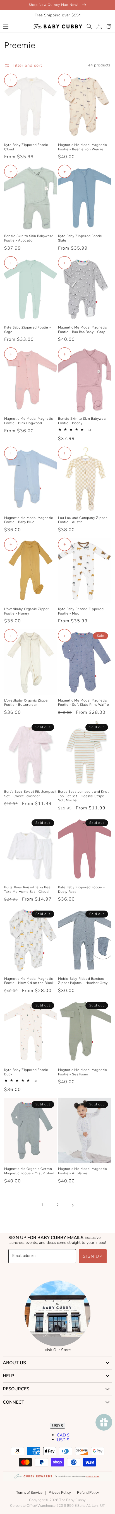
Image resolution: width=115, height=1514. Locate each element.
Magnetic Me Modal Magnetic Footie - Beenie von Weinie (82, 147)
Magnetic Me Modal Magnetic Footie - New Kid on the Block (29, 981)
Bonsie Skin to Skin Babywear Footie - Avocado (28, 238)
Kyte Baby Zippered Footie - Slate (81, 238)
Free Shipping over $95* (58, 15)
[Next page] (72, 1205)
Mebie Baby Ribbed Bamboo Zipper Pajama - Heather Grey (83, 981)
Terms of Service (29, 1492)
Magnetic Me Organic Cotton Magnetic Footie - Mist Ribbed (29, 1171)
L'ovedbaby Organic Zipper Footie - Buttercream (26, 702)
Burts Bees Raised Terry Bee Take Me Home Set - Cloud (27, 889)
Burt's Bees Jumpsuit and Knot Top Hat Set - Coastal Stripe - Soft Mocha (83, 796)
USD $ (57, 1426)
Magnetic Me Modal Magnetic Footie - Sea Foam (82, 1072)
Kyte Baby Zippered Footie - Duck (27, 1072)
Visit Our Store (58, 1350)
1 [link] (42, 1205)
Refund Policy (88, 1492)
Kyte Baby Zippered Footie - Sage (27, 329)
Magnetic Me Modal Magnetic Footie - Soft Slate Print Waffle (83, 702)
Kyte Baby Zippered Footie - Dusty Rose (81, 889)
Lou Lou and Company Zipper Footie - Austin (82, 520)
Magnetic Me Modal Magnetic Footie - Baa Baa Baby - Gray (82, 329)
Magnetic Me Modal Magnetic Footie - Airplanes (82, 1171)
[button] (6, 26)
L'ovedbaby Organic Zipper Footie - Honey (26, 611)
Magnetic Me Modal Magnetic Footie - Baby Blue (28, 520)
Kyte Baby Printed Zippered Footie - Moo (81, 611)
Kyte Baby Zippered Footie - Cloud (27, 147)
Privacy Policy (60, 1492)
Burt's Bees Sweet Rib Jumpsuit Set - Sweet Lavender (30, 794)
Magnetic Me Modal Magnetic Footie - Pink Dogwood (28, 421)
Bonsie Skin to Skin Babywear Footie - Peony (82, 421)
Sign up (93, 1256)
